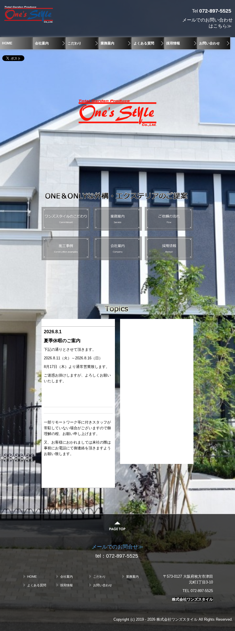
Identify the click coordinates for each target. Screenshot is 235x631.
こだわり (74, 43)
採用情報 (173, 43)
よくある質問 (144, 43)
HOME (7, 43)
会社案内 (42, 43)
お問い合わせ (209, 43)
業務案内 (107, 43)
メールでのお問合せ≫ (117, 547)
